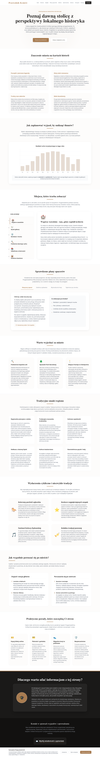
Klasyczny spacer (27, 287)
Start (38, 2)
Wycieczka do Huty (56, 287)
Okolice (60, 2)
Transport (77, 2)
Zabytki (46, 2)
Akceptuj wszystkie (85, 752)
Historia (42, 2)
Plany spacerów (53, 2)
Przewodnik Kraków (18, 2)
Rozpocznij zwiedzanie (41, 40)
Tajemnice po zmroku (72, 287)
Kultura (72, 2)
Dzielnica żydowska (41, 287)
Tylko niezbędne (74, 752)
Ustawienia (64, 752)
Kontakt (88, 2)
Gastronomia (66, 2)
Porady (82, 2)
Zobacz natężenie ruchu (59, 40)
